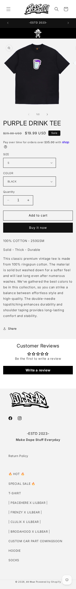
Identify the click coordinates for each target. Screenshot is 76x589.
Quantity (9, 191)
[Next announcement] (68, 23)
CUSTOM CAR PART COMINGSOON (35, 541)
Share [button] (12, 328)
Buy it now (38, 228)
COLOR (8, 173)
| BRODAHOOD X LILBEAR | (29, 531)
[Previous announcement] (7, 23)
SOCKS (13, 560)
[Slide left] (28, 114)
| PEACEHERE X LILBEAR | (28, 502)
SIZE (6, 154)
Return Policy (18, 456)
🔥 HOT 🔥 (16, 474)
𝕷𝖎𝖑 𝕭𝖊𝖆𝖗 (30, 581)
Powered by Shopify (48, 581)
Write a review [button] (38, 370)
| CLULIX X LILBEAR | (24, 522)
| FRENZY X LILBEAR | (25, 512)
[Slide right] (47, 114)
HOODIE (14, 550)
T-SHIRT (14, 493)
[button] (8, 9)
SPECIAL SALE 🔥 (21, 483)
